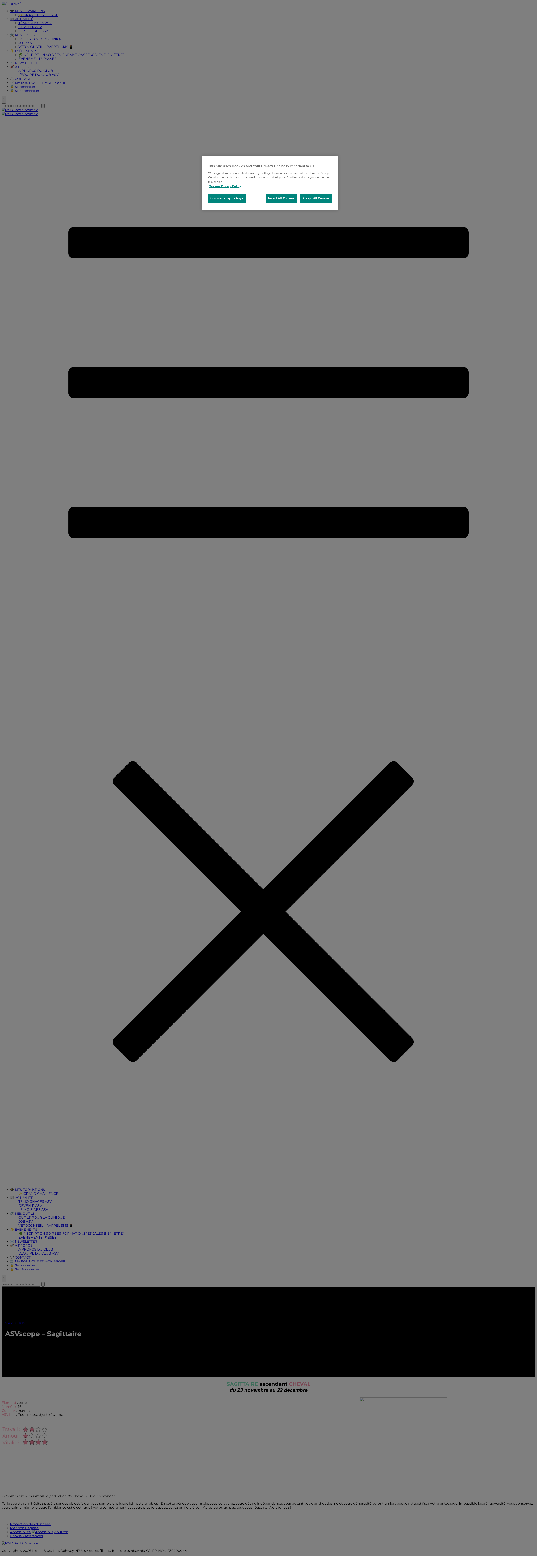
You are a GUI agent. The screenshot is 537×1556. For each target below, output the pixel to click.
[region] (270, 183)
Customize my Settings (227, 198)
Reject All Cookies (281, 198)
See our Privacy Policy (225, 186)
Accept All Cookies (316, 198)
